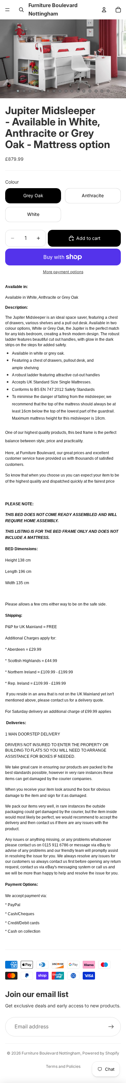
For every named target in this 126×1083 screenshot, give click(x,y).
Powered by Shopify (100, 1053)
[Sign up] (111, 1027)
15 (102, 91)
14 (96, 91)
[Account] (104, 10)
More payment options (63, 272)
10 (72, 91)
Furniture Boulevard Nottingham (51, 1053)
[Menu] (7, 9)
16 (108, 91)
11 (78, 91)
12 (84, 91)
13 (90, 91)
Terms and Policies (63, 1066)
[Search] (21, 10)
